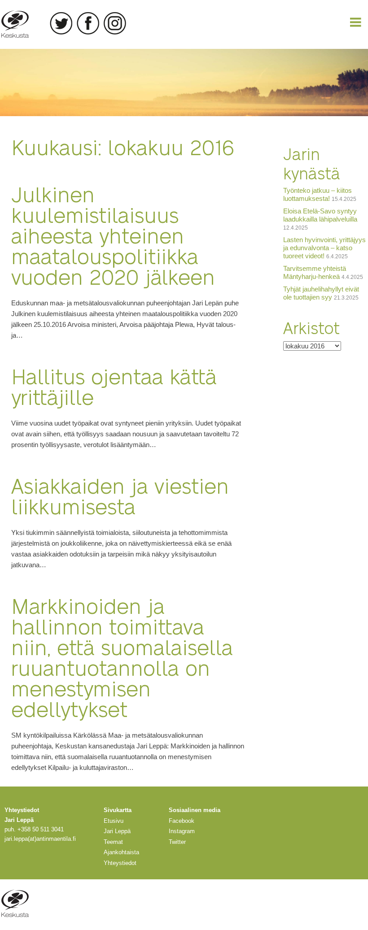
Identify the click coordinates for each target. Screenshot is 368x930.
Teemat (113, 842)
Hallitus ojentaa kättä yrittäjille (114, 386)
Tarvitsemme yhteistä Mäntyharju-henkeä (314, 272)
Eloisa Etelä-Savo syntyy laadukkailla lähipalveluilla (320, 215)
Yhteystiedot (120, 863)
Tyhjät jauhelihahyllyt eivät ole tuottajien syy (321, 293)
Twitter (61, 23)
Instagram (115, 23)
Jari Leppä (117, 831)
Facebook (88, 23)
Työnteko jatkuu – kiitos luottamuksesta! (317, 194)
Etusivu (113, 820)
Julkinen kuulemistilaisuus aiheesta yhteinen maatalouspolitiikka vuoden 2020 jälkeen (113, 234)
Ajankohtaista (121, 852)
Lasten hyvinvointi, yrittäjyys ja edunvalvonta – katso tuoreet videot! (324, 248)
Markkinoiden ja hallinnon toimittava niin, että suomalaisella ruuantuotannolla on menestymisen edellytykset (122, 657)
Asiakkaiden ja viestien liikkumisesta (120, 495)
